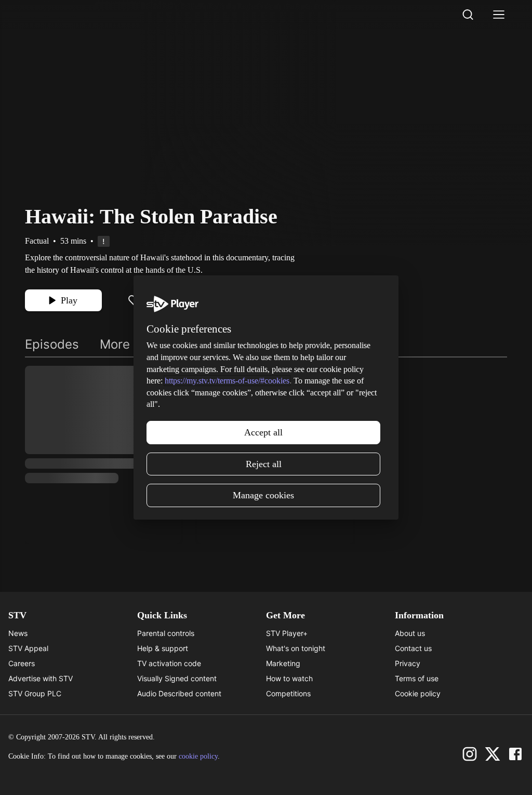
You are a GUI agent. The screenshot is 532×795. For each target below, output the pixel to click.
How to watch (289, 678)
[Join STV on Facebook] (515, 754)
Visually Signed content (177, 678)
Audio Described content (179, 693)
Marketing (283, 663)
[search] (467, 14)
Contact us (413, 648)
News (18, 633)
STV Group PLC (34, 693)
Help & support (162, 648)
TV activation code (169, 663)
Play (69, 300)
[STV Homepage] (49, 14)
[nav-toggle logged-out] (498, 14)
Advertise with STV (40, 678)
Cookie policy (418, 693)
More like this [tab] (139, 344)
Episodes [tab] (52, 344)
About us (410, 633)
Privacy (407, 663)
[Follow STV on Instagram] (469, 754)
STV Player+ (287, 633)
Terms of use (416, 678)
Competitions (288, 693)
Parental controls (165, 633)
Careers (21, 663)
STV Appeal (28, 648)
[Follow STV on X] (492, 754)
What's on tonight (295, 648)
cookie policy (198, 756)
